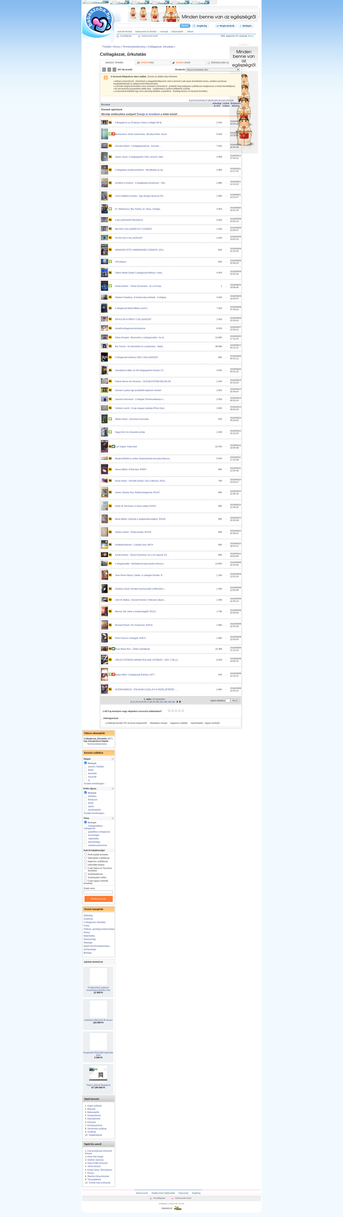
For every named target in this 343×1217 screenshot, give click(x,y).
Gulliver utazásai (95, 1160)
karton (91, 806)
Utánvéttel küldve (96, 865)
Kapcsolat (183, 1193)
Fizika (86, 925)
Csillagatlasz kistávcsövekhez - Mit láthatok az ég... (139, 170)
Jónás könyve (94, 1166)
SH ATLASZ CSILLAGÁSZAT (129, 238)
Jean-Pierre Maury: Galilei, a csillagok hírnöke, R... (139, 575)
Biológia (88, 953)
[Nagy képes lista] (109, 69)
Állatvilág (88, 915)
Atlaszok (91, 1109)
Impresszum (142, 1193)
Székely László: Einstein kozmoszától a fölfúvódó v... (140, 589)
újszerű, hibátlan (96, 766)
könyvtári (92, 773)
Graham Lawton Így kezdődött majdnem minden (138, 390)
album (190, 31)
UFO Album (120, 262)
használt (92, 777)
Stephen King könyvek (98, 1176)
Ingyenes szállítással (98, 861)
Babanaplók (93, 1112)
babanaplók (177, 31)
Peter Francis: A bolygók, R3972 (130, 638)
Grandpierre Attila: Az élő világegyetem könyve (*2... (140, 370)
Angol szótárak (94, 1106)
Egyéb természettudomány (97, 946)
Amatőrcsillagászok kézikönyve (130, 328)
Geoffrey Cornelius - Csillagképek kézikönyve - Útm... (140, 183)
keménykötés (94, 810)
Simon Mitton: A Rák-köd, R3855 (130, 469)
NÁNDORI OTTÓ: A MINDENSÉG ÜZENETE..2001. (139, 250)
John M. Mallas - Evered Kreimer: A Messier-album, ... (140, 600)
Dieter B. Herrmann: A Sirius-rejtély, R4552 (135, 506)
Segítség (196, 1193)
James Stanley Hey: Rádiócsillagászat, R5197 (137, 492)
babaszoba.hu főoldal (145, 31)
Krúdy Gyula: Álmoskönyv (99, 1170)
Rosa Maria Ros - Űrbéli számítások (132, 649)
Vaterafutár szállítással (99, 858)
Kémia (87, 932)
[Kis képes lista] (104, 69)
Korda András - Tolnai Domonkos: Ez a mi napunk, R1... (142, 555)
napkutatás (93, 838)
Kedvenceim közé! (183, 1198)
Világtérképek (95, 1135)
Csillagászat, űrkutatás (95, 922)
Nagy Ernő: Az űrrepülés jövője (130, 432)
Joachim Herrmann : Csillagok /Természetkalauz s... (140, 399)
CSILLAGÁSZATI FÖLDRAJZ (129, 220)
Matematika (89, 936)
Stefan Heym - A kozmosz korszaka (132, 419)
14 (232, 100)
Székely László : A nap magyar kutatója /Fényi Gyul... (140, 408)
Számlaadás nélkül (97, 877)
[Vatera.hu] (171, 1210)
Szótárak (91, 1132)
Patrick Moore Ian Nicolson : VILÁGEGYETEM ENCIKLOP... (143, 381)
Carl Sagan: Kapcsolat (126, 446)
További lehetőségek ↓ (94, 783)
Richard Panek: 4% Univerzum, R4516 (134, 625)
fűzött (90, 803)
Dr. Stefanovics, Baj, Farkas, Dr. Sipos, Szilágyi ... (138, 209)
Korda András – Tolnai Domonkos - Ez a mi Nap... (139, 286)
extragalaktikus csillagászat (93, 827)
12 (224, 100)
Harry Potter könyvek (97, 1163)
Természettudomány (97, 744)
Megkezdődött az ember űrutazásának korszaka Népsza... (143, 458)
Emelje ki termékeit (148, 114)
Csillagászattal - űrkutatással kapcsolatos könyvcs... (140, 563)
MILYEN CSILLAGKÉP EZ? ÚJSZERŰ (133, 229)
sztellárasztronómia (97, 845)
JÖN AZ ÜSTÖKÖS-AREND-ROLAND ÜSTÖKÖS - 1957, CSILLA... (147, 660)
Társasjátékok (94, 1179)
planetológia (94, 842)
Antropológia (90, 949)
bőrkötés (92, 796)
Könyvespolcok (94, 1125)
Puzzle (90, 1173)
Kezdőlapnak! (159, 1198)
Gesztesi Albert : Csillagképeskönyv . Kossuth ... (138, 146)
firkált (90, 770)
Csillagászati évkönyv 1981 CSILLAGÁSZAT (136, 357)
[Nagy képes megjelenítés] (115, 69)
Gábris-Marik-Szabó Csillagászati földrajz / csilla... (139, 272)
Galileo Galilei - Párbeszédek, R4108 (133, 532)
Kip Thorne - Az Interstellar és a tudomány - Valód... (139, 346)
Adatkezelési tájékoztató (163, 1193)
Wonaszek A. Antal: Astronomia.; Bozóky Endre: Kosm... (141, 134)
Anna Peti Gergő (95, 1156)
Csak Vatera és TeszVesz (100, 869)
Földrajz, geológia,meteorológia (99, 929)
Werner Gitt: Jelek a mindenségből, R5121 (135, 611)
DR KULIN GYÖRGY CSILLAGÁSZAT (133, 319)
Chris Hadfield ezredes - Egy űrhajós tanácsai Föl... (140, 196)
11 (220, 100)
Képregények (93, 1118)
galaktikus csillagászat (99, 832)
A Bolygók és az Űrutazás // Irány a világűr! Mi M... (139, 122)
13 (228, 100)
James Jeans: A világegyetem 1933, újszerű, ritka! (139, 157)
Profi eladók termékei (98, 854)
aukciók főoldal (124, 31)
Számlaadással (95, 874)
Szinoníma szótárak (96, 1128)
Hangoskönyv (94, 1115)
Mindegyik (91, 763)
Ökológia (88, 942)
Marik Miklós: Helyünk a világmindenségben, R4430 (140, 519)
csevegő (164, 31)
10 (216, 100)
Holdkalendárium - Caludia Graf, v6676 (134, 545)
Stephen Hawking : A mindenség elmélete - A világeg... (141, 297)
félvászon (92, 799)
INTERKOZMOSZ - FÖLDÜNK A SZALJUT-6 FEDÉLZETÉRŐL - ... (146, 689)
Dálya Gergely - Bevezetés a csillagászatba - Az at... (140, 337)
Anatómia (88, 919)
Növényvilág (90, 939)
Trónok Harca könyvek (99, 1182)
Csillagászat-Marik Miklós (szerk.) (131, 308)
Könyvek (91, 1122)
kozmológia (93, 835)
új (89, 780)
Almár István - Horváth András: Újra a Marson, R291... (141, 481)
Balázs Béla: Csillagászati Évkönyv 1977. (135, 674)
